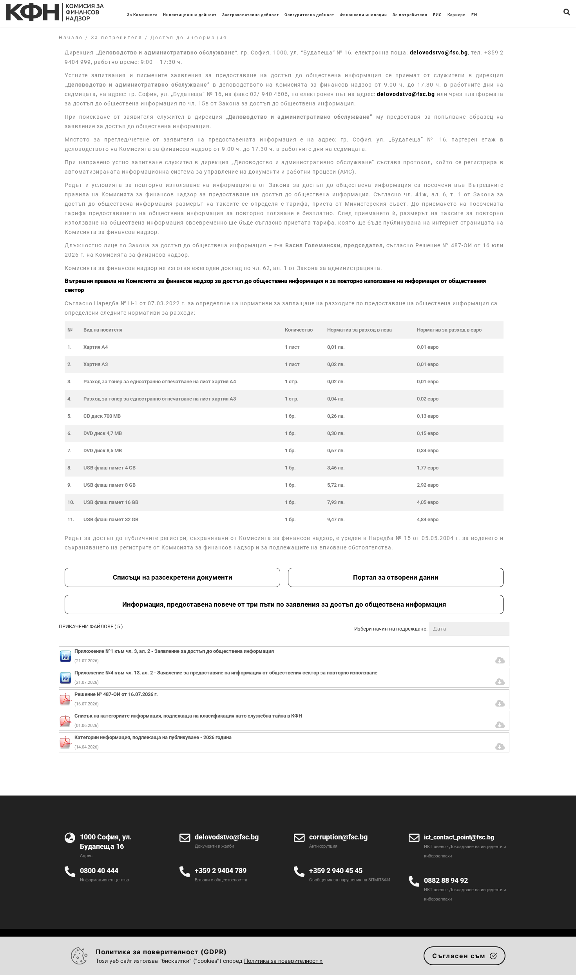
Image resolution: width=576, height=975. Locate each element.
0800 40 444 (99, 870)
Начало (71, 37)
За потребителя (410, 15)
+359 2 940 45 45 (335, 870)
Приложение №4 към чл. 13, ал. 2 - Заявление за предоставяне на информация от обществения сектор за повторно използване (225, 673)
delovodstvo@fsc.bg (406, 94)
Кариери (456, 15)
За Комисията (142, 15)
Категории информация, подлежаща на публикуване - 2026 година (153, 737)
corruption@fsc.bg (338, 837)
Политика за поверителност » (283, 960)
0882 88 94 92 (446, 880)
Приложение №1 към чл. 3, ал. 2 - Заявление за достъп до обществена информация (174, 651)
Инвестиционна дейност (190, 15)
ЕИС (437, 15)
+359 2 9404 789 (220, 870)
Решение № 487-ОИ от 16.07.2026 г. (116, 694)
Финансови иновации (363, 15)
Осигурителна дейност (309, 15)
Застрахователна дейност (250, 15)
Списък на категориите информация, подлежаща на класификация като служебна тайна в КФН (188, 716)
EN (474, 15)
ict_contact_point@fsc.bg (459, 837)
